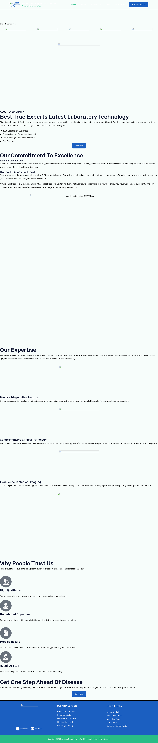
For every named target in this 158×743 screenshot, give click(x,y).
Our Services (112, 722)
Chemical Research (65, 722)
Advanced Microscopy (66, 718)
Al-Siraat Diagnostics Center (39, 3)
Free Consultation (114, 715)
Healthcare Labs (64, 715)
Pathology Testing (65, 725)
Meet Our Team (113, 719)
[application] (99, 5)
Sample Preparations (66, 711)
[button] (138, 4)
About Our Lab (113, 712)
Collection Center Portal (117, 726)
